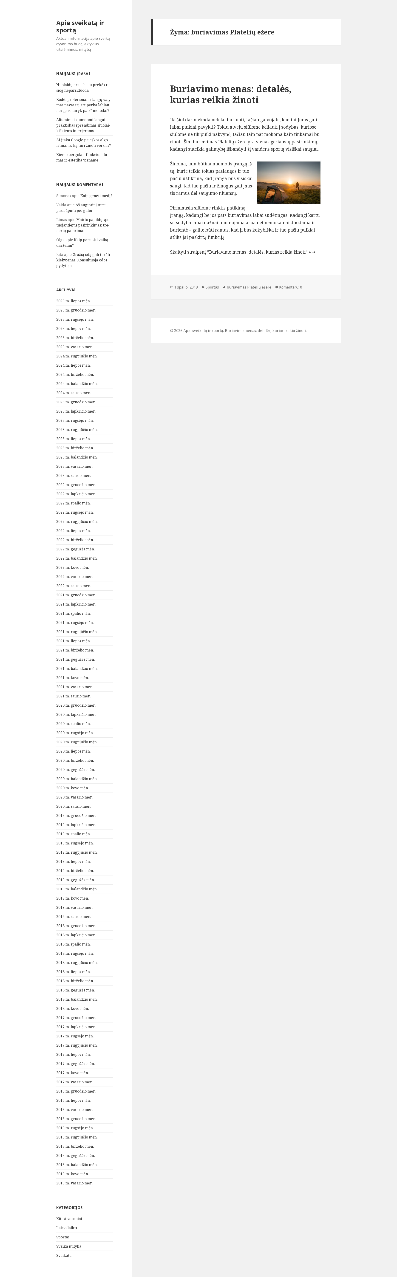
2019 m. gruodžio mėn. (76, 815)
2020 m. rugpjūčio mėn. (77, 742)
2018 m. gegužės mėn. (75, 990)
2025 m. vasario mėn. (74, 346)
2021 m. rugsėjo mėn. (75, 622)
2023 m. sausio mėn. (73, 475)
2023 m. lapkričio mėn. (76, 411)
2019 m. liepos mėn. (73, 861)
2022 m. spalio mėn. (73, 503)
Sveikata (63, 1255)
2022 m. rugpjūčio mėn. (77, 521)
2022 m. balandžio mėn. (77, 558)
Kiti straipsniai (69, 1218)
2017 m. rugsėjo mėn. (75, 1036)
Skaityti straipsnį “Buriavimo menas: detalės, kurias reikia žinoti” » (240, 252)
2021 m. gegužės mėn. (75, 659)
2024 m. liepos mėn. (73, 365)
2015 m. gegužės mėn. (75, 1155)
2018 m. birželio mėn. (75, 980)
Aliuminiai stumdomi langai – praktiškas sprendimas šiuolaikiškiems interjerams (83, 125)
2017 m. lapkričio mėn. (76, 1026)
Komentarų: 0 (290, 287)
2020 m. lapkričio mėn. (76, 714)
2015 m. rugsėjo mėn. (75, 1127)
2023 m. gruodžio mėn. (76, 402)
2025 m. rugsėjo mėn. (75, 319)
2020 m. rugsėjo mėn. (75, 732)
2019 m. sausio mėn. (73, 916)
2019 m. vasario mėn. (74, 907)
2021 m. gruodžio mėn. (76, 594)
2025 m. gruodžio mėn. (76, 310)
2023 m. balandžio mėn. (77, 457)
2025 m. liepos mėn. (73, 328)
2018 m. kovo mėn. (72, 1008)
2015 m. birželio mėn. (75, 1146)
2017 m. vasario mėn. (74, 1081)
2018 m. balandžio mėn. (77, 999)
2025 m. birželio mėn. (75, 337)
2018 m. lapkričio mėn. (76, 934)
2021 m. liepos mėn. (73, 640)
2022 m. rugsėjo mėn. (75, 512)
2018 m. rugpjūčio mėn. (77, 962)
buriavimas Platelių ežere (219, 142)
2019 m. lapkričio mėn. (76, 824)
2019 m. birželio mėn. (75, 870)
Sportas (63, 1237)
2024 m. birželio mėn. (75, 374)
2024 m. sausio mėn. (73, 392)
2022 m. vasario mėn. (74, 576)
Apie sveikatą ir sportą (80, 26)
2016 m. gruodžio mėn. (76, 1091)
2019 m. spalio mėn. (73, 833)
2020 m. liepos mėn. (73, 751)
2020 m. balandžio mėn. (77, 778)
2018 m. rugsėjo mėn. (75, 953)
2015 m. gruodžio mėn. (76, 1118)
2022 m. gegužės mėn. (75, 549)
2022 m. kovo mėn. (72, 567)
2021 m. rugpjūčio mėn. (77, 631)
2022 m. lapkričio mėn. (76, 493)
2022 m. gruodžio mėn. (76, 484)
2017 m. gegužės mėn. (75, 1063)
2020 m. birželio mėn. (75, 760)
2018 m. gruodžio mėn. (76, 925)
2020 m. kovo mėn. (72, 787)
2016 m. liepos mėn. (73, 1100)
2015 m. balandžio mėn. (77, 1164)
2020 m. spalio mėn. (73, 723)
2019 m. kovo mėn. (72, 898)
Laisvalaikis (66, 1227)
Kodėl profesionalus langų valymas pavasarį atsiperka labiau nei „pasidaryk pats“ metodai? (84, 105)
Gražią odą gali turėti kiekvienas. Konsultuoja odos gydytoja (83, 260)
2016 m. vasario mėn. (74, 1109)
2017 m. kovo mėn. (72, 1072)
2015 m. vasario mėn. (74, 1183)
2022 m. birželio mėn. (75, 539)
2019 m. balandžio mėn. (77, 889)
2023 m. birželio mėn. (75, 447)
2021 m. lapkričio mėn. (76, 604)
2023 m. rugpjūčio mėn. (77, 429)
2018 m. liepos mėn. (73, 971)
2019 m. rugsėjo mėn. (75, 843)
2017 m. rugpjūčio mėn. (77, 1045)
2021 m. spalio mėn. (73, 613)
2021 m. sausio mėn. (73, 696)
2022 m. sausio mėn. (73, 585)
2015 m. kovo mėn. (72, 1173)
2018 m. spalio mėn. (73, 944)
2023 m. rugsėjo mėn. (75, 420)
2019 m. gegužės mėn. (75, 879)
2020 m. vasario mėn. (74, 797)
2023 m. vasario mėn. (74, 466)
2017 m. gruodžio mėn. (76, 1017)
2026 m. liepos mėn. (73, 300)
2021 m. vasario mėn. (74, 686)
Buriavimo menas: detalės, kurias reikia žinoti (231, 94)
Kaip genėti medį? (96, 195)
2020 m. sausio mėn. (73, 806)
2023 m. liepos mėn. (73, 438)
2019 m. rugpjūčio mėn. (77, 852)
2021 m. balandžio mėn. (77, 668)
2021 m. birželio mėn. (75, 650)
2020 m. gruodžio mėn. (76, 705)
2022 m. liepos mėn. (73, 530)
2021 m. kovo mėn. (72, 677)
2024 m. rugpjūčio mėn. (77, 356)
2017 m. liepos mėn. (73, 1054)
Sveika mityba (68, 1246)
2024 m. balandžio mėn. (77, 383)
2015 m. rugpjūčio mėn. (77, 1137)
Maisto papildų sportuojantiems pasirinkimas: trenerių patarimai (84, 225)
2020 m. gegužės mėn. (75, 769)
